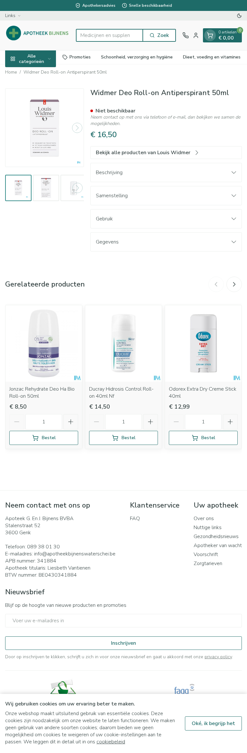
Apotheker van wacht (218, 545)
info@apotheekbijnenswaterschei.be (74, 553)
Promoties (80, 57)
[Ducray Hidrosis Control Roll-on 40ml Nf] (123, 343)
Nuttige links (208, 527)
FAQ (135, 518)
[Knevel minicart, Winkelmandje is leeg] (210, 35)
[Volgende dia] (234, 284)
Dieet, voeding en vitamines (212, 57)
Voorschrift (206, 554)
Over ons (204, 518)
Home (11, 72)
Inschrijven (123, 643)
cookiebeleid (110, 741)
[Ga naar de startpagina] (37, 35)
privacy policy (218, 657)
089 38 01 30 (43, 546)
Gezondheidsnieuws (216, 536)
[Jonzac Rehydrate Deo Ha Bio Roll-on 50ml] (43, 343)
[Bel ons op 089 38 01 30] (185, 35)
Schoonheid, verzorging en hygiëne (137, 57)
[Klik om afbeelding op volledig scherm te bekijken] (44, 128)
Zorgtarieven (208, 563)
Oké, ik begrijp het (213, 723)
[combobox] (109, 35)
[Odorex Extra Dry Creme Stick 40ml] (203, 343)
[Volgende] (77, 128)
